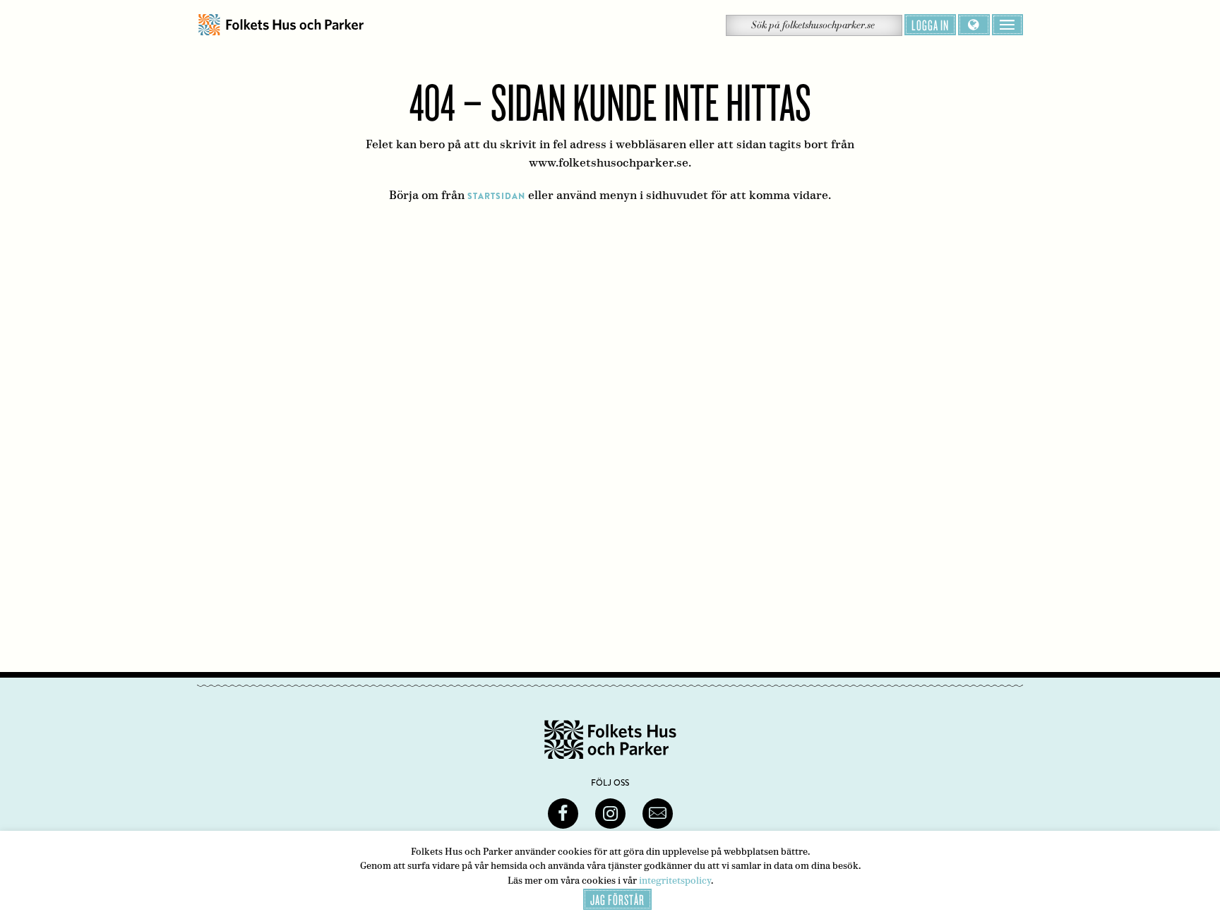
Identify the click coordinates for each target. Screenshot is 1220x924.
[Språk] (974, 24)
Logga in (930, 25)
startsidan (496, 196)
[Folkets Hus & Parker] (281, 25)
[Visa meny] (1007, 24)
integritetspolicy (675, 881)
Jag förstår (617, 899)
